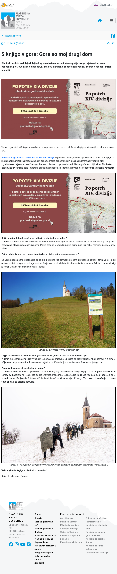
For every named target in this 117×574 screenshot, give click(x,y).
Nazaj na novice (13, 35)
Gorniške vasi (66, 518)
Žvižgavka (39, 563)
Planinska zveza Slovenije (16, 517)
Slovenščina (105, 5)
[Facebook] (11, 544)
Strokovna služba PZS (45, 535)
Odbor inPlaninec (69, 532)
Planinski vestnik (68, 522)
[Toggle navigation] (112, 20)
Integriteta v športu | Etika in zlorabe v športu (45, 556)
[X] (29, 544)
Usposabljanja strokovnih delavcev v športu (45, 545)
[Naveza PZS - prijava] (9, 5)
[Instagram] (17, 544)
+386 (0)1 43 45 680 (17, 534)
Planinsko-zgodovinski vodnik (27, 157)
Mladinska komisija (69, 525)
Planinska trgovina (44, 539)
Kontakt (38, 518)
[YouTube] (22, 544)
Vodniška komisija (69, 528)
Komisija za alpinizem (71, 542)
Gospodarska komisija (97, 552)
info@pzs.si (14, 537)
